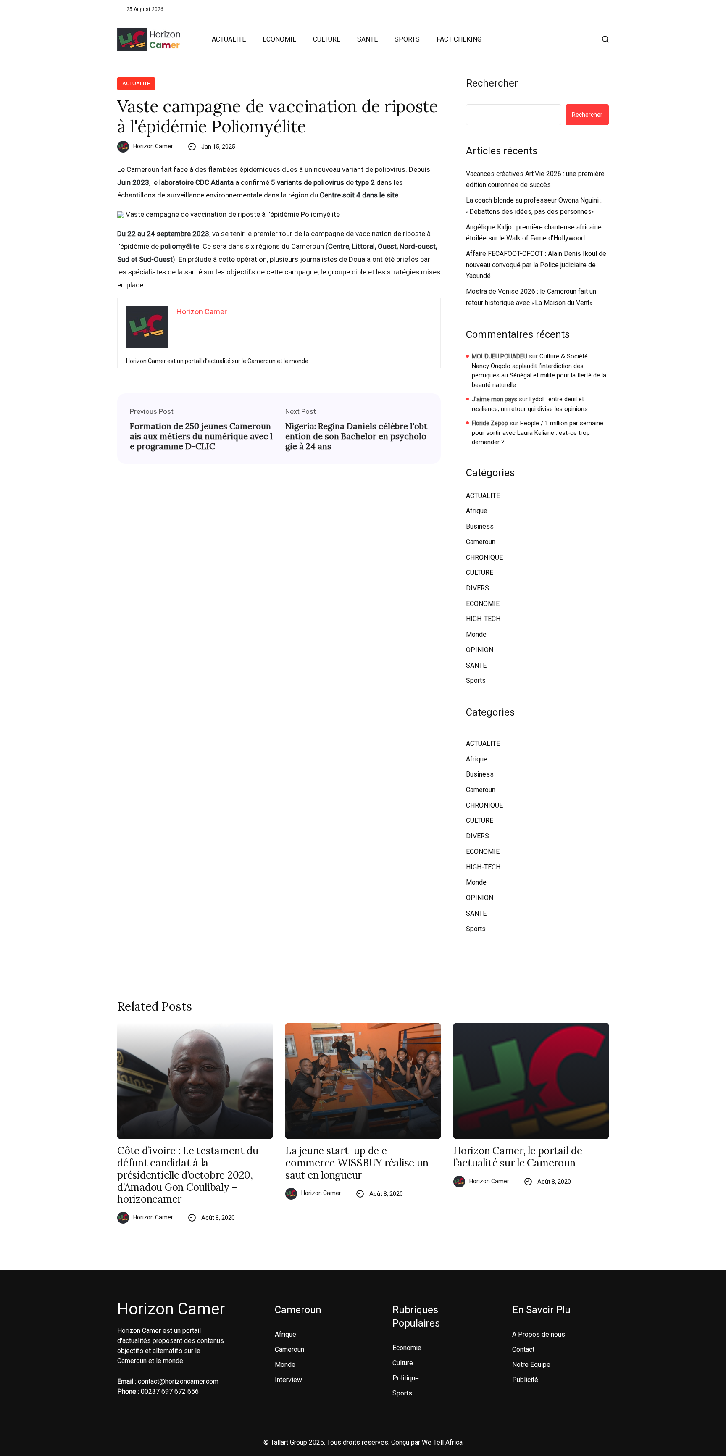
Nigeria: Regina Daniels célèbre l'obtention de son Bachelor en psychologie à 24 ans (356, 436)
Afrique (476, 511)
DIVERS (477, 588)
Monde (476, 634)
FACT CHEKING (459, 39)
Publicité (525, 1380)
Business (480, 526)
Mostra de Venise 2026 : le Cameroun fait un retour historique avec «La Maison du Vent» (531, 297)
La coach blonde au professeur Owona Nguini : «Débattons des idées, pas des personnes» (534, 206)
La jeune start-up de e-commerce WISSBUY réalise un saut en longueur (357, 1163)
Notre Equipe (531, 1365)
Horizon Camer (153, 146)
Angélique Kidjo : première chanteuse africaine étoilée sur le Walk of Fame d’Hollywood (534, 232)
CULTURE (326, 39)
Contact (523, 1349)
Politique (405, 1378)
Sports (476, 681)
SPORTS (407, 39)
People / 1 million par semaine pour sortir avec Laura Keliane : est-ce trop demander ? (537, 432)
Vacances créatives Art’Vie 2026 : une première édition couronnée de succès (535, 179)
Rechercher (492, 83)
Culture (402, 1363)
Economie (406, 1348)
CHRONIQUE (484, 557)
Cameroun (480, 542)
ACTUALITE (229, 39)
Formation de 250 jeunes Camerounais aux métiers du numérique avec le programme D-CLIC (201, 436)
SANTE (367, 39)
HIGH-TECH (483, 619)
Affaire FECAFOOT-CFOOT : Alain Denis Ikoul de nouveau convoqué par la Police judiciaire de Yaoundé (536, 265)
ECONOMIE (279, 39)
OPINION (479, 650)
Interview (288, 1380)
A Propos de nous (538, 1334)
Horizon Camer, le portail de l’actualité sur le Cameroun (517, 1157)
